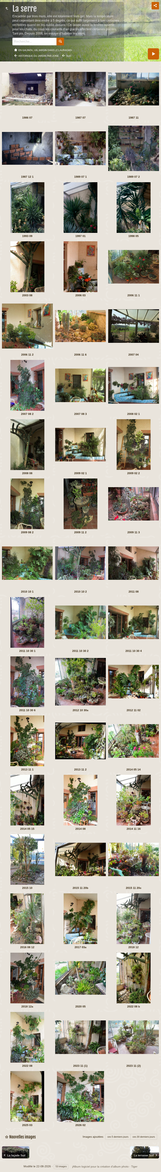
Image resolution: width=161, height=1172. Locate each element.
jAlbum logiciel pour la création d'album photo (100, 1166)
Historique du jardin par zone (38, 56)
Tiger (134, 1166)
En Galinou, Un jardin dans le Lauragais (45, 50)
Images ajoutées (93, 1136)
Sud (68, 56)
